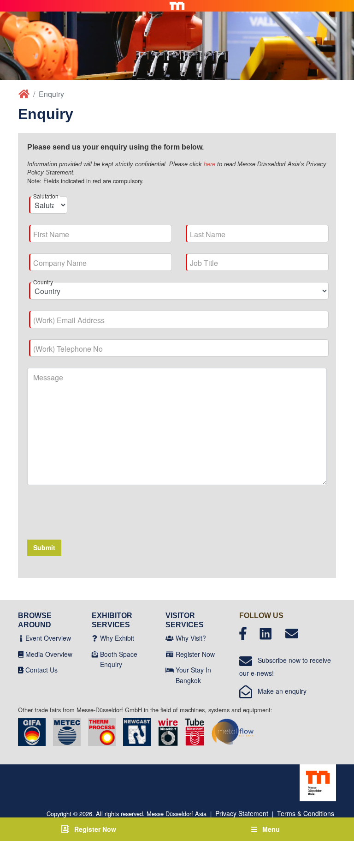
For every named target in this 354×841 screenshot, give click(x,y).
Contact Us (41, 669)
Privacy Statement (241, 813)
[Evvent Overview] (21, 638)
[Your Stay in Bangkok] (169, 669)
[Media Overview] (21, 654)
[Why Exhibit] (94, 638)
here (209, 164)
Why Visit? (191, 638)
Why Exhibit (117, 638)
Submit (44, 547)
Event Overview (48, 638)
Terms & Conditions (305, 813)
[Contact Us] (21, 669)
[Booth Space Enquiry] (95, 654)
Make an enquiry (279, 691)
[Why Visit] (169, 638)
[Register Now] (169, 654)
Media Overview (48, 654)
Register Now (195, 654)
